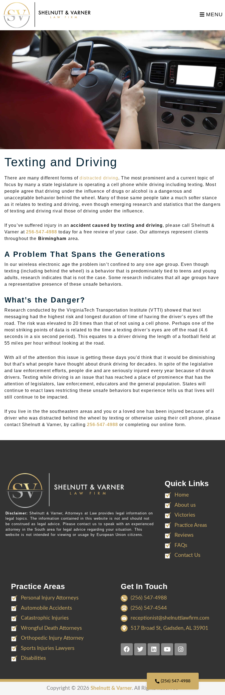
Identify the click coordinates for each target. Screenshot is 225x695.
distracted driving (99, 178)
